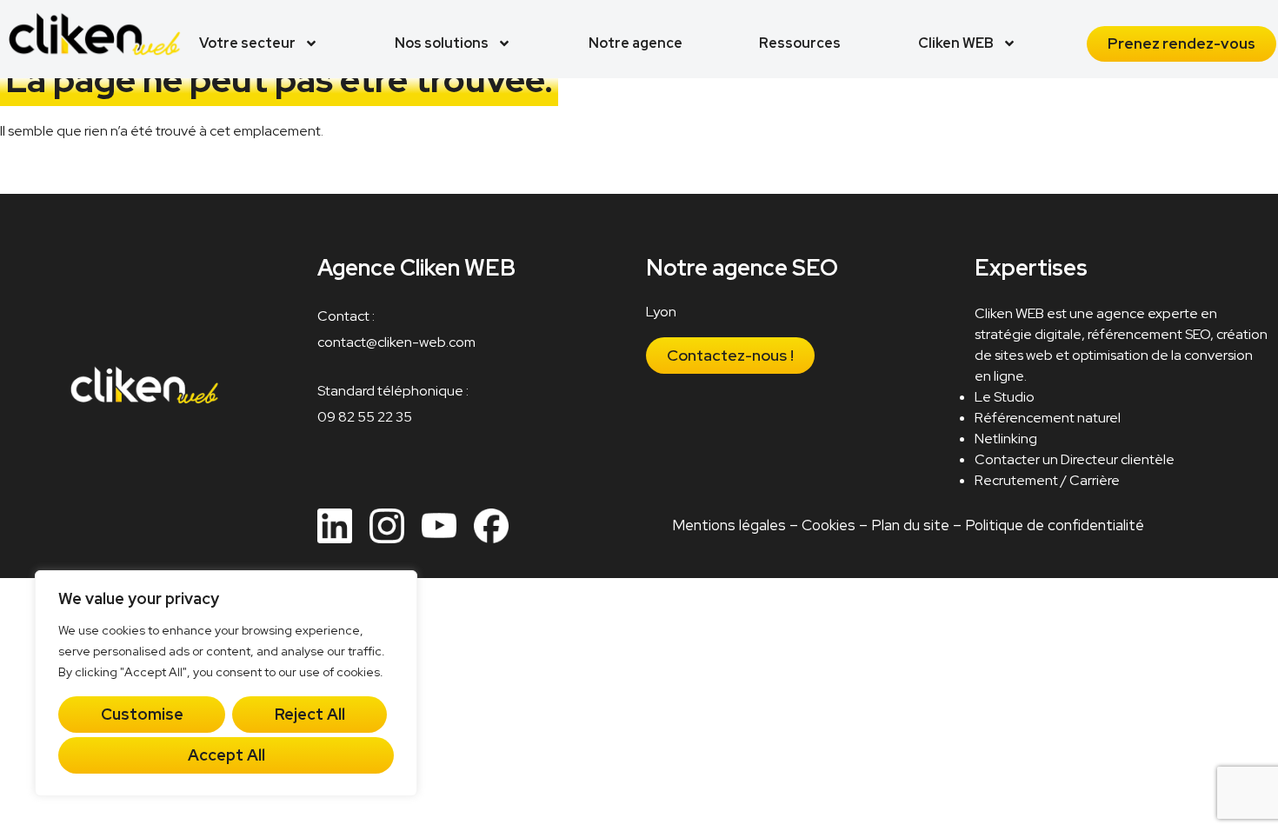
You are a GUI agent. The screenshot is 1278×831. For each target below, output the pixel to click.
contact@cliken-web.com (396, 342)
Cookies (828, 525)
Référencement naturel (1048, 418)
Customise (142, 714)
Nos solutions (442, 43)
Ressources (800, 43)
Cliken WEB (956, 43)
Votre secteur (247, 43)
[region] (226, 683)
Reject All (310, 714)
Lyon (662, 311)
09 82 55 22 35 (364, 417)
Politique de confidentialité (1054, 525)
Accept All (226, 755)
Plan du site (910, 525)
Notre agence (635, 43)
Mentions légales (729, 525)
